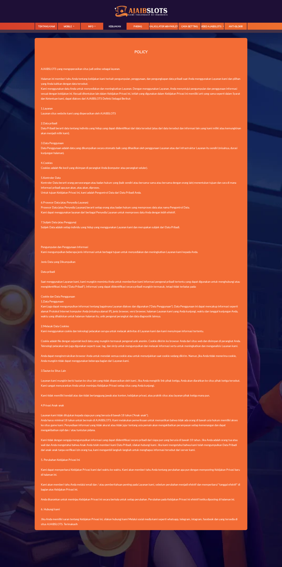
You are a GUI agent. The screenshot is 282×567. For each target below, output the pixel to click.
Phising (138, 26)
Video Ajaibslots (211, 26)
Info (91, 26)
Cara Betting (189, 26)
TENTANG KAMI (46, 26)
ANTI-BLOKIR (236, 26)
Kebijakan (115, 26)
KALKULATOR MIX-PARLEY (163, 26)
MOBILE (68, 26)
